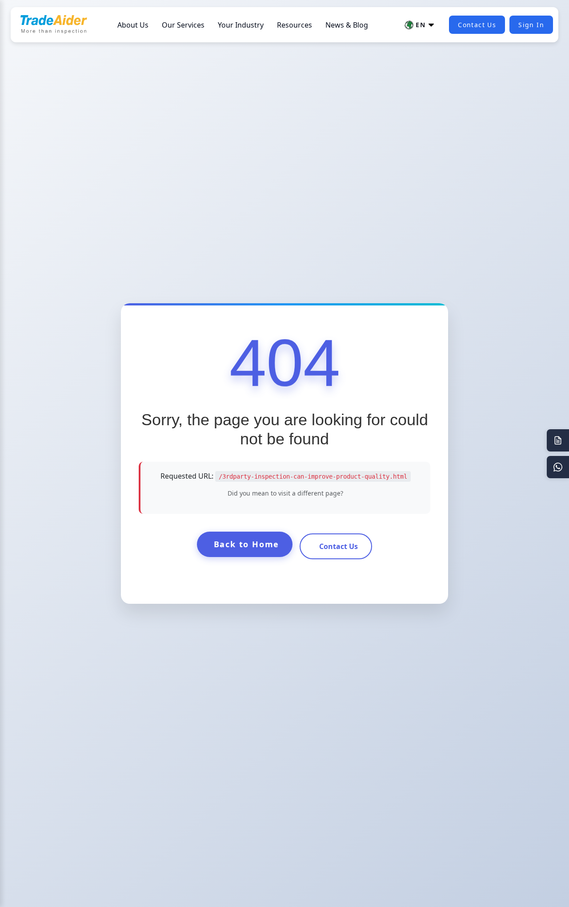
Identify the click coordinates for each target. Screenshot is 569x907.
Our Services (183, 25)
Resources (294, 25)
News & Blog (346, 25)
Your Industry (241, 25)
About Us (132, 25)
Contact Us (477, 24)
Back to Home (247, 544)
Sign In (531, 24)
